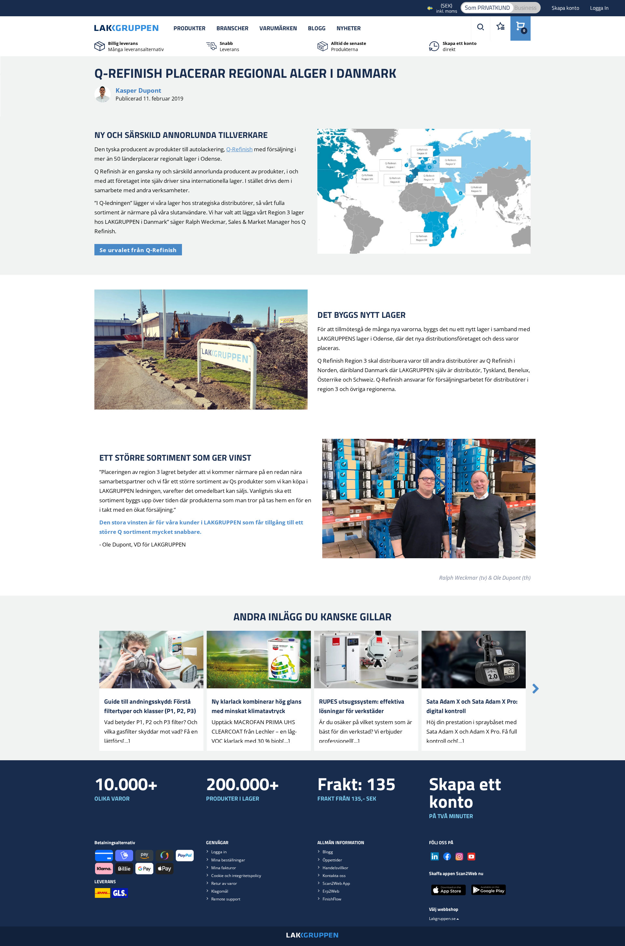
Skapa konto (566, 8)
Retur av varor (224, 883)
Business (525, 7)
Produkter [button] (189, 28)
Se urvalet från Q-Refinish (138, 250)
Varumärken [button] (278, 28)
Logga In (599, 8)
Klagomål (219, 891)
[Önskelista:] (500, 28)
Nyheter (349, 28)
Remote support (225, 899)
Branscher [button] (232, 28)
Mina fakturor (223, 868)
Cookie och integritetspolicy (236, 875)
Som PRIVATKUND (487, 7)
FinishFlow (332, 899)
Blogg (317, 28)
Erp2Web (331, 891)
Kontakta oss (334, 875)
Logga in (219, 852)
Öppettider (332, 860)
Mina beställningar (228, 860)
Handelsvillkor (335, 868)
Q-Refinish (239, 149)
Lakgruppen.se (442, 918)
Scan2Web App (336, 883)
